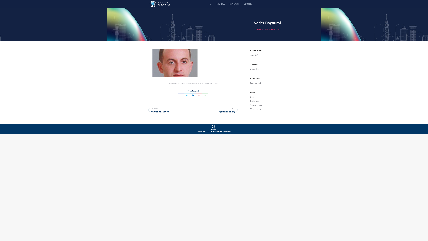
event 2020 (254, 55)
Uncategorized (255, 83)
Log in (252, 97)
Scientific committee (181, 83)
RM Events (227, 131)
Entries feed (254, 101)
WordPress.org (255, 109)
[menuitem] (210, 4)
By (197, 83)
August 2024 (254, 69)
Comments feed (256, 105)
